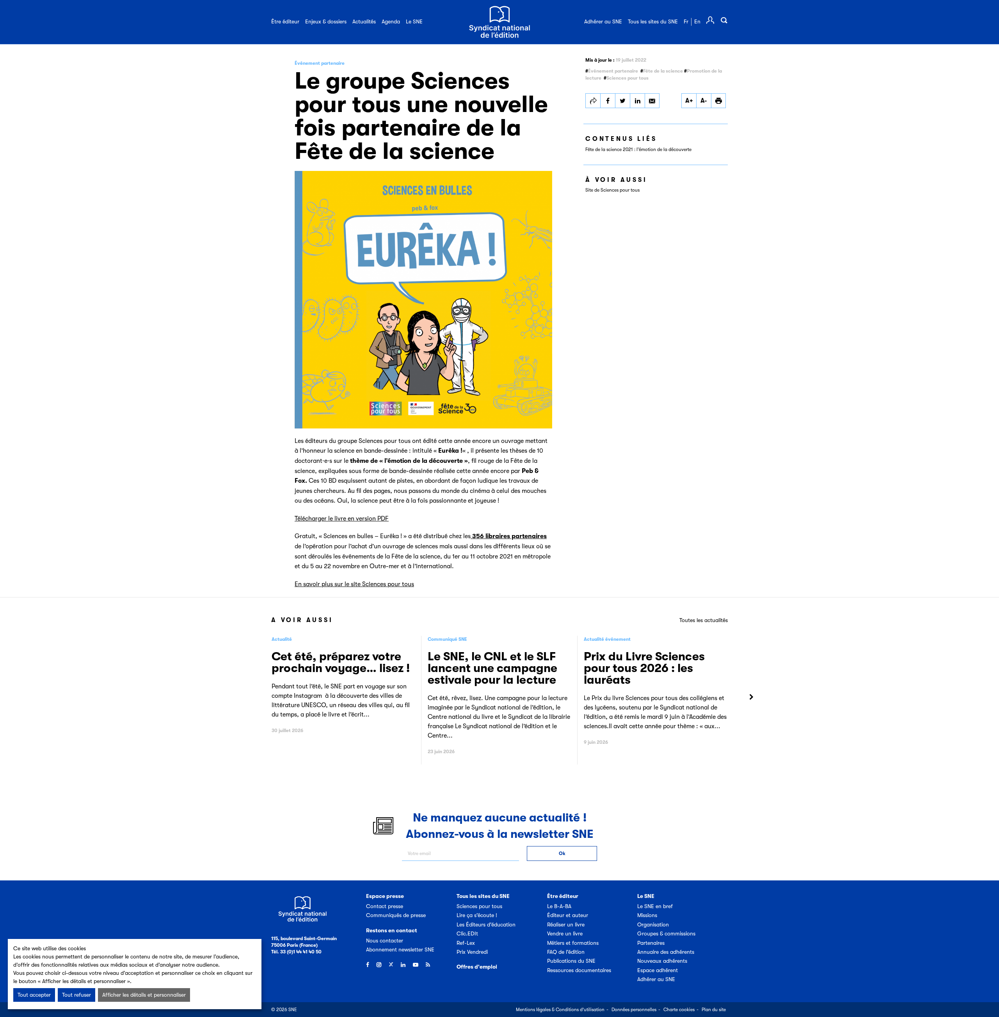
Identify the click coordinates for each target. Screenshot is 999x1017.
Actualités (364, 21)
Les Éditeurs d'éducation (486, 924)
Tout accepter (34, 995)
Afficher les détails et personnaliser (144, 995)
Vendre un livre (565, 933)
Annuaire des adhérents (665, 952)
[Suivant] (751, 697)
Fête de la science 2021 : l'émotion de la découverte (638, 149)
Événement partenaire (613, 71)
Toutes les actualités (703, 620)
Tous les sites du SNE (653, 21)
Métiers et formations (573, 943)
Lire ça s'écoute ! (477, 915)
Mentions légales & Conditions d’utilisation (560, 1009)
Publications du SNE (571, 961)
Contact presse (384, 906)
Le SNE (414, 21)
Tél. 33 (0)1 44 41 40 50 (296, 952)
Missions (647, 915)
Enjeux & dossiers (326, 21)
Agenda (391, 21)
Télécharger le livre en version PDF (342, 518)
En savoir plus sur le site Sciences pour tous (354, 584)
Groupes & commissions (666, 933)
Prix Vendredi (472, 952)
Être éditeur (285, 21)
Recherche (724, 20)
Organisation (653, 924)
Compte (710, 20)
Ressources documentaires (579, 970)
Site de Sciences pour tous (612, 190)
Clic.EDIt (467, 933)
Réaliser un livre (566, 924)
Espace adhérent (657, 970)
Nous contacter (384, 940)
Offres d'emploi (477, 967)
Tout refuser (76, 995)
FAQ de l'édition (566, 952)
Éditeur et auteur (567, 915)
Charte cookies (679, 1009)
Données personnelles (633, 1009)
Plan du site (714, 1009)
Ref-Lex (466, 943)
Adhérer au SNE (603, 21)
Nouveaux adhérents (662, 961)
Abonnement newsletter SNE (400, 949)
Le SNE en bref (655, 906)
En (697, 21)
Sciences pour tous (627, 78)
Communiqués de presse (396, 915)
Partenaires (651, 943)
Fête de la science (663, 71)
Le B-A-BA (559, 906)
